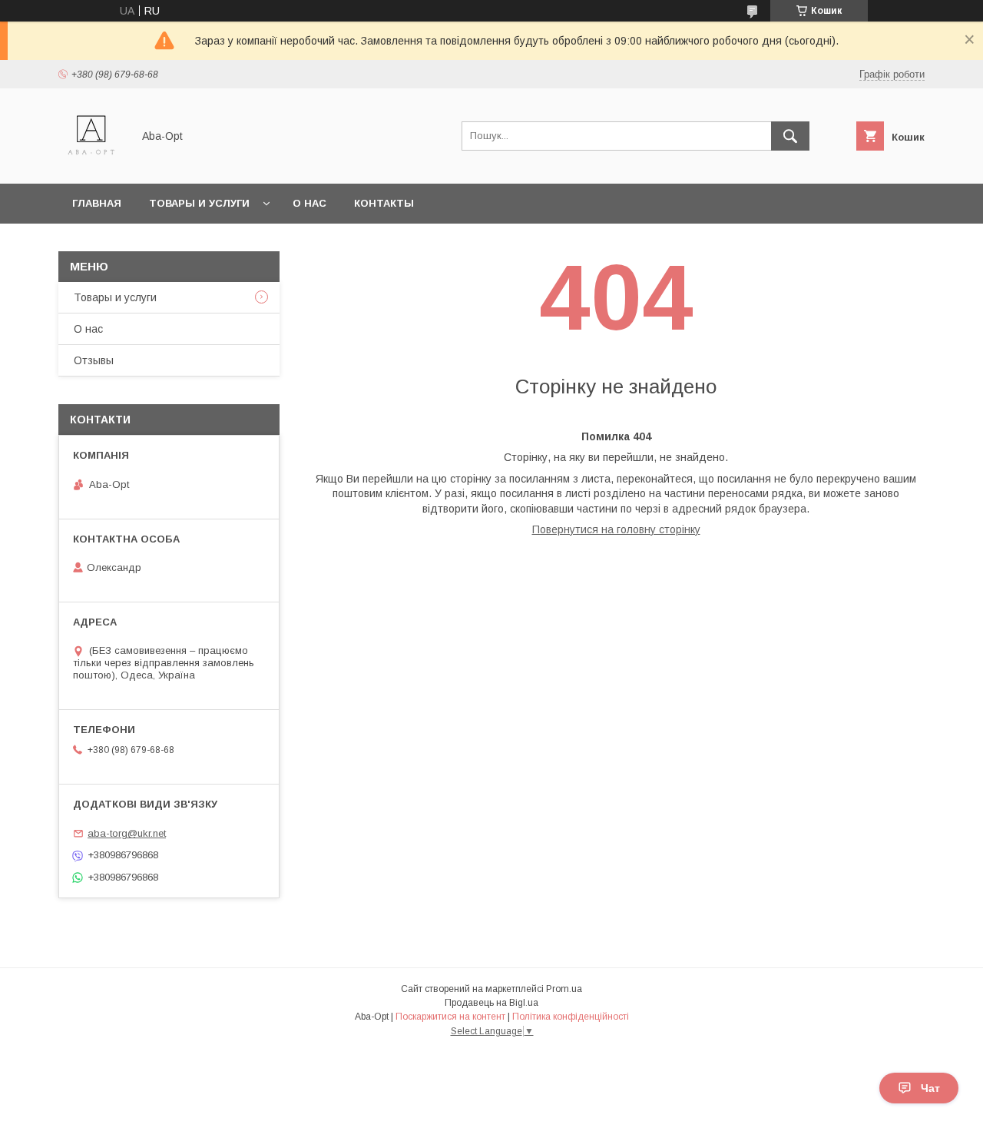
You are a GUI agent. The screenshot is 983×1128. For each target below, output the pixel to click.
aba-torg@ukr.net (127, 833)
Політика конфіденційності (570, 1016)
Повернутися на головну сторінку (616, 529)
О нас (309, 203)
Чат (930, 1088)
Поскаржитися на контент (450, 1016)
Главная (96, 203)
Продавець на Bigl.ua (491, 1002)
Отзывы (94, 360)
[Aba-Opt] (91, 164)
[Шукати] (790, 136)
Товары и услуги (199, 203)
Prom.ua (564, 989)
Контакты (384, 203)
